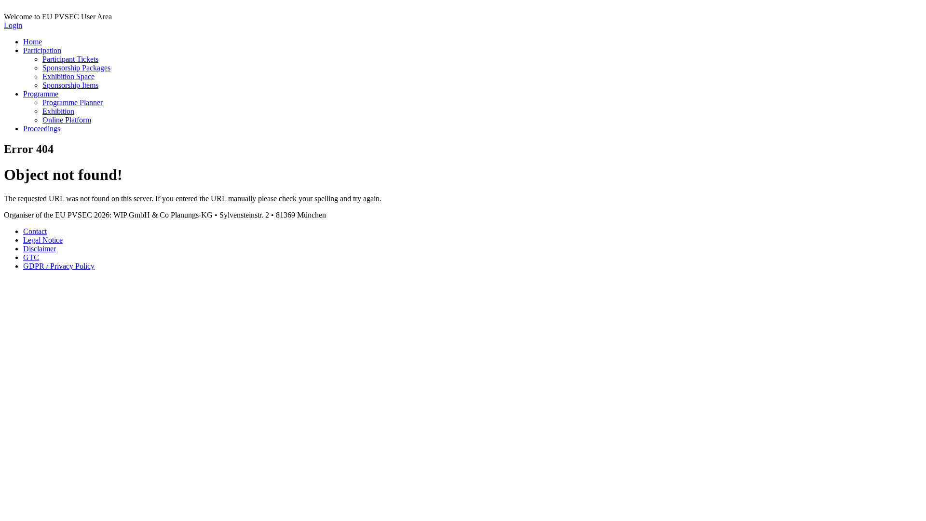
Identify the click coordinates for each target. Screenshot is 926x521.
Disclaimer (39, 249)
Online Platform (66, 120)
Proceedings (41, 128)
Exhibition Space (68, 76)
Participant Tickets (70, 59)
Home (32, 42)
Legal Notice (43, 240)
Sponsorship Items (70, 85)
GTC (31, 257)
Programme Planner (72, 102)
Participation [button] (42, 50)
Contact (35, 231)
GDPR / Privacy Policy (59, 266)
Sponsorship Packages (76, 68)
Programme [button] (40, 94)
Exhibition (58, 111)
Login (13, 25)
